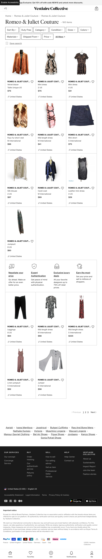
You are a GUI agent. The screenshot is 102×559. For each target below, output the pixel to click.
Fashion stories (89, 474)
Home (8, 15)
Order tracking (30, 458)
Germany (37, 543)
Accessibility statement (13, 495)
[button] (96, 8)
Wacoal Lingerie (77, 431)
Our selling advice (50, 462)
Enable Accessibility (10, 2)
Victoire (38, 431)
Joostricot (41, 427)
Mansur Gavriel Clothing (16, 434)
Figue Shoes (57, 434)
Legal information (33, 495)
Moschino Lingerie (55, 431)
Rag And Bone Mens (82, 427)
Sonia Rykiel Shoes (51, 437)
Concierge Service (8, 462)
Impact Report (89, 466)
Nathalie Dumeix (22, 431)
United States (27, 543)
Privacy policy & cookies (59, 495)
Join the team (89, 470)
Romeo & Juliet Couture (26, 15)
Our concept (9, 456)
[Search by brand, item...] (5, 8)
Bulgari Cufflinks (59, 427)
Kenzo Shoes (88, 434)
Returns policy (30, 474)
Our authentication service (33, 466)
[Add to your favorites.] (32, 81)
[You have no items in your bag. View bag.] (96, 8)
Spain (44, 543)
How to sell (50, 456)
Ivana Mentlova (24, 427)
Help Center (69, 456)
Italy (49, 543)
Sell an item (51, 467)
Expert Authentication (38, 274)
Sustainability (89, 462)
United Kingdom (15, 543)
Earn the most (83, 272)
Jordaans (73, 434)
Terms (44, 495)
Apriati (9, 427)
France (5, 543)
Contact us (69, 460)
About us (87, 458)
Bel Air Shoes (40, 434)
